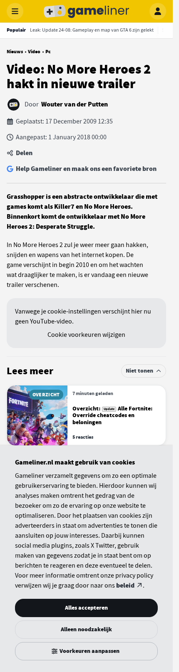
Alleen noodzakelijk (86, 629)
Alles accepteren (86, 608)
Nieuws (15, 51)
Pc (48, 51)
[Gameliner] (86, 11)
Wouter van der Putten (74, 104)
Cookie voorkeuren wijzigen (86, 335)
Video (34, 51)
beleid (125, 585)
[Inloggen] (157, 11)
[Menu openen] (15, 11)
